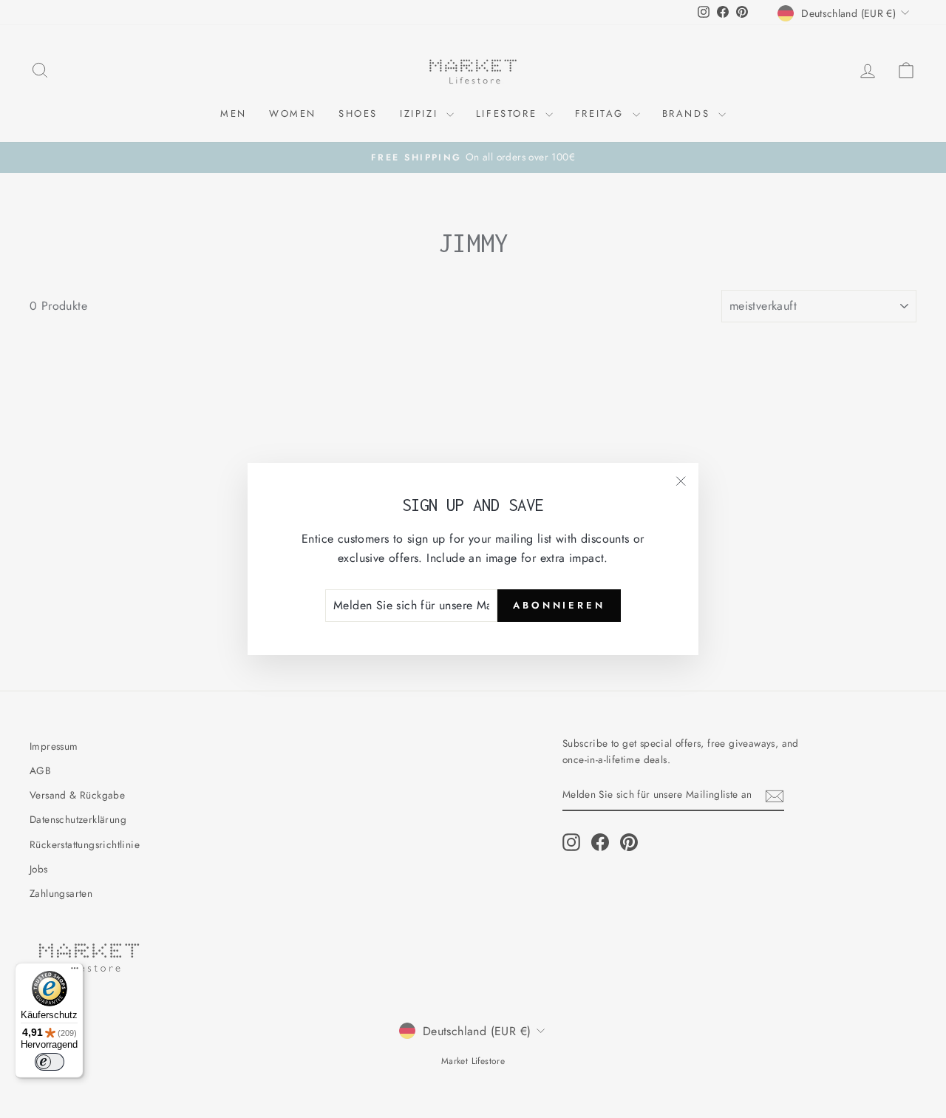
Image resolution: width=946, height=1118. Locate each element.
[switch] (49, 1062)
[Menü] (75, 971)
